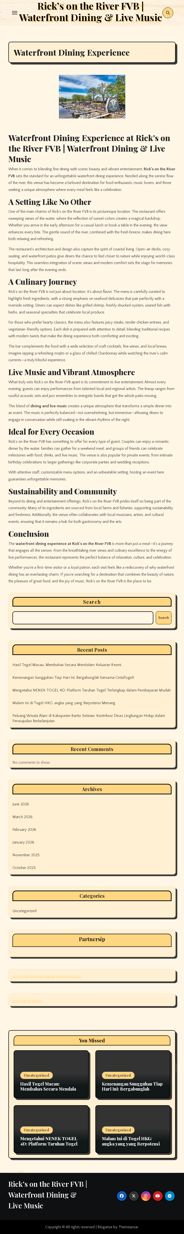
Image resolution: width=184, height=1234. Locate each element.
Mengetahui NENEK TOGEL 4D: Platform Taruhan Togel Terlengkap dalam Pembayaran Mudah (91, 690)
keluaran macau (42, 976)
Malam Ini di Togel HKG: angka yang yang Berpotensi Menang (63, 703)
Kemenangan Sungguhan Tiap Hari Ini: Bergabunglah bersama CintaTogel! (73, 677)
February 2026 (24, 829)
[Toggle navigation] (14, 13)
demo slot (20, 976)
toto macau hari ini (27, 1001)
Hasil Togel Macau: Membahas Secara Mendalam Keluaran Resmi (66, 665)
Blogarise (105, 1227)
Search (92, 601)
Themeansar (128, 1227)
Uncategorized (24, 911)
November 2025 (26, 855)
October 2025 (24, 868)
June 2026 (20, 804)
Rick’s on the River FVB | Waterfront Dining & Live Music (47, 1194)
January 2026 (23, 842)
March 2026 (22, 817)
